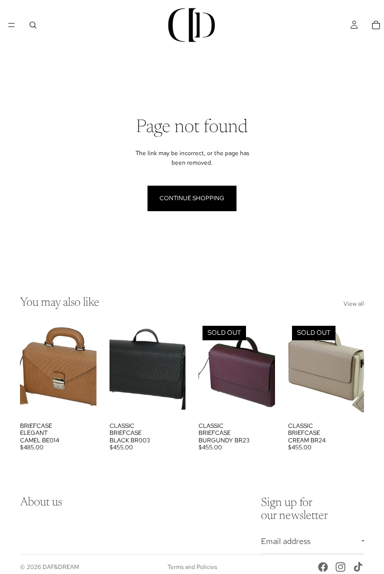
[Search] (33, 25)
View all (354, 304)
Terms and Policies (192, 567)
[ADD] (81, 402)
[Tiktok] (358, 567)
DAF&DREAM (60, 567)
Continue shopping (192, 198)
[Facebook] (323, 567)
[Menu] (11, 25)
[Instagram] (340, 567)
